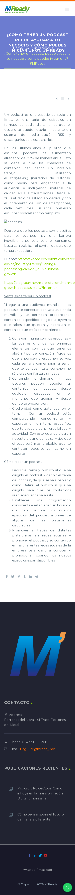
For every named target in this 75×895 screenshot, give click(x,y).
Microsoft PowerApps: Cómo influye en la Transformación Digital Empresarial (40, 793)
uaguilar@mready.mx (37, 749)
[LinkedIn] (30, 576)
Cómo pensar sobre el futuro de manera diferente (40, 816)
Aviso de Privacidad (37, 869)
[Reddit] (36, 576)
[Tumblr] (24, 576)
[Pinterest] (18, 576)
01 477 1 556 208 (34, 742)
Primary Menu (67, 9)
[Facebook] (6, 576)
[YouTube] (45, 855)
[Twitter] (12, 576)
